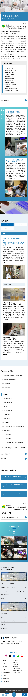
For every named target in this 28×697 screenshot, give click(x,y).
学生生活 (4, 666)
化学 (7, 224)
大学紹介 (4, 660)
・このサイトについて (16, 672)
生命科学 (7, 228)
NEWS (3, 675)
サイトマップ (15, 660)
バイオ (20, 224)
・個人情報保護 (15, 666)
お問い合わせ (15, 662)
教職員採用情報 (15, 675)
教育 (3, 663)
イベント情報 (5, 681)
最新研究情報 (5, 678)
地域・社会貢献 (5, 672)
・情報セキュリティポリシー (17, 670)
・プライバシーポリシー (16, 668)
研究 (3, 669)
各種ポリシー (15, 664)
